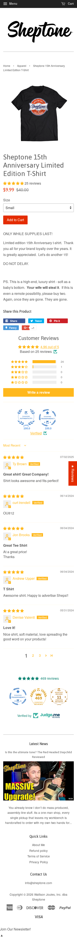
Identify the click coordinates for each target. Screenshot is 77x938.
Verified (36, 433)
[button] (14, 183)
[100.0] (26, 417)
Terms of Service (38, 856)
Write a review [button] (38, 392)
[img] (13, 457)
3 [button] (40, 655)
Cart (70, 3)
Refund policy (38, 850)
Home (6, 65)
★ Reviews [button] (72, 473)
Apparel (21, 65)
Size (6, 199)
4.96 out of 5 (49, 346)
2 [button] (33, 655)
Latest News (38, 744)
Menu (12, 3)
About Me (38, 845)
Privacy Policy (38, 862)
